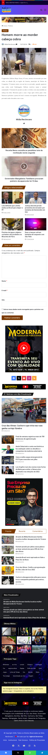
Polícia (10, 26)
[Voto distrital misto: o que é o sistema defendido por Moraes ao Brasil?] (39, 631)
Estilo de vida (31, 668)
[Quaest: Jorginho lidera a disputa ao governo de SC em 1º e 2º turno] (24, 631)
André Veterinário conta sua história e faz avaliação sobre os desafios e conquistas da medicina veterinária (30, 449)
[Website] (24, 123)
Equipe (22, 668)
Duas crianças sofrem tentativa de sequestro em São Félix (34, 235)
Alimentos (6, 664)
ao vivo (14, 664)
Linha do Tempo (15, 672)
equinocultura (12, 668)
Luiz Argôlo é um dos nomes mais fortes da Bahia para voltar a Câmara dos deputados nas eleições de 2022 (31, 469)
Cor (4, 668)
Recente (22, 531)
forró (40, 668)
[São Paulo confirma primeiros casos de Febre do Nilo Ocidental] (9, 640)
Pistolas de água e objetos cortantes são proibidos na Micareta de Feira (12, 235)
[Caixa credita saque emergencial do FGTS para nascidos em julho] (8, 460)
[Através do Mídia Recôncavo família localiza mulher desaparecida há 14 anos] (8, 540)
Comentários (37, 531)
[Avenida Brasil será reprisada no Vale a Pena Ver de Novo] (8, 560)
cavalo (22, 664)
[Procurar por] (41, 10)
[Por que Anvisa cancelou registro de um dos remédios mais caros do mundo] (24, 640)
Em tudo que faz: (30, 736)
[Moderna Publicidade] (24, 19)
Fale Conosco (23, 740)
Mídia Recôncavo (10, 44)
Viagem (30, 676)
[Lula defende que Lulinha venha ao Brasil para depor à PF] (12, 198)
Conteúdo (39, 664)
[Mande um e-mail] (16, 44)
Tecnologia (6, 676)
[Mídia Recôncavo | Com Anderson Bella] (6, 9)
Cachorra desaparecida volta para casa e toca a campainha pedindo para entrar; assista (31, 579)
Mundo (30, 672)
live (24, 672)
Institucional (12, 740)
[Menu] (45, 10)
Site (3, 300)
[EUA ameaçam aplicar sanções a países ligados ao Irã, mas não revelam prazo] (39, 640)
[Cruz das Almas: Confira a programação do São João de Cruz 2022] (8, 570)
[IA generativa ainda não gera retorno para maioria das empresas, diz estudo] (9, 649)
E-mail (4, 290)
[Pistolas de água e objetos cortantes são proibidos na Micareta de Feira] (12, 224)
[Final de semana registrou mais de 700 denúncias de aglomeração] (8, 439)
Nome (4, 281)
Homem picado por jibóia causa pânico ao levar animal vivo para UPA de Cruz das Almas (30, 549)
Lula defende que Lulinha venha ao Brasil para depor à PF (12, 208)
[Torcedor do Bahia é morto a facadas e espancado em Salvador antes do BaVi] (39, 649)
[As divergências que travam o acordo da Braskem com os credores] (9, 631)
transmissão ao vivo (19, 676)
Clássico (30, 664)
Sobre (37, 672)
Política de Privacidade (37, 740)
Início (5, 26)
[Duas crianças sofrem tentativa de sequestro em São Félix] (35, 224)
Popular (8, 531)
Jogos (5, 672)
